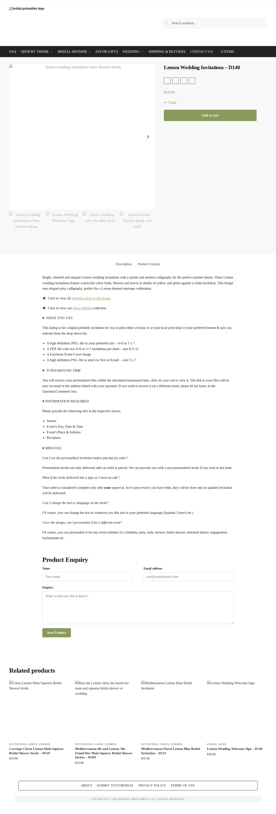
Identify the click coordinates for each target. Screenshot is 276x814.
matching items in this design (91, 298)
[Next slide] (148, 136)
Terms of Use (183, 785)
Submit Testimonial (115, 785)
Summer (44, 744)
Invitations (17, 744)
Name (46, 568)
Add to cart (210, 115)
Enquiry (47, 587)
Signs (222, 744)
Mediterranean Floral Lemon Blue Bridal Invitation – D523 (170, 751)
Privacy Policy (152, 785)
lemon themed (82, 308)
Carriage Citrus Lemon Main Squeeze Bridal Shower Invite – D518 (36, 751)
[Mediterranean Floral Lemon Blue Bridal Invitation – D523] (171, 710)
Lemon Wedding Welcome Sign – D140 (234, 749)
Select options (39, 767)
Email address (153, 568)
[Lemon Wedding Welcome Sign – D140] (236, 710)
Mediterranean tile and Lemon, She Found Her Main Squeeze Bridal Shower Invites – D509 (103, 753)
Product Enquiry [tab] (149, 264)
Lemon (32, 744)
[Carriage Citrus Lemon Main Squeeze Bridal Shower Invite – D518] (39, 710)
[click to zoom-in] (82, 137)
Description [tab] (124, 264)
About (87, 785)
